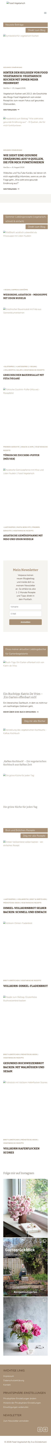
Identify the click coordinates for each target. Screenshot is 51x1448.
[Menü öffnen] (45, 13)
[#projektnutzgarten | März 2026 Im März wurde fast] (25, 1267)
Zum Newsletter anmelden (16, 1420)
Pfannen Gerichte (11, 447)
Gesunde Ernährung (12, 67)
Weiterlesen (11, 110)
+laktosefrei (22, 367)
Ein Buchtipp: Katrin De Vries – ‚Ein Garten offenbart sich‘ (23, 695)
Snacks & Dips (27, 447)
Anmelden (25, 622)
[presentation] (25, 49)
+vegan (6, 290)
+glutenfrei (8, 367)
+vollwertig (9, 370)
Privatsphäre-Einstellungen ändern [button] (19, 1398)
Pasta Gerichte (24, 527)
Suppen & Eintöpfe (19, 290)
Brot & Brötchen (38, 899)
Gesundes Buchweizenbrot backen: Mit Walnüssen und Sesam (23, 1067)
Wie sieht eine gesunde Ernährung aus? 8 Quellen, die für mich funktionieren (23, 159)
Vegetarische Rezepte (34, 370)
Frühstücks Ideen (11, 903)
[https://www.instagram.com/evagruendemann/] (40, 1429)
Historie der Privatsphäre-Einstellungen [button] (22, 1402)
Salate (19, 370)
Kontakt (7, 1384)
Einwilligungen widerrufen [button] (15, 1407)
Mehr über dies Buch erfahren (20, 712)
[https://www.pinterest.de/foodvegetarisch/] (45, 1429)
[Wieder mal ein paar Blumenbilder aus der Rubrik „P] (25, 1208)
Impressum (8, 1376)
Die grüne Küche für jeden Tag (20, 807)
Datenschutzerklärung (13, 1380)
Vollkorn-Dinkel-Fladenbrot (25, 986)
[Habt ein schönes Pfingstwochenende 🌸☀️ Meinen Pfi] (25, 1326)
